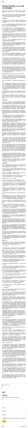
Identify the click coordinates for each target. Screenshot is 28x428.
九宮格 (7, 259)
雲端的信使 (2, 1)
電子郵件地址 (4, 411)
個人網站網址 (4, 414)
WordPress (23, 426)
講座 (18, 133)
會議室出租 (5, 176)
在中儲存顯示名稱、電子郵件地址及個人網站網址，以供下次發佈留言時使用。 (14, 419)
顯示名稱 (3, 407)
